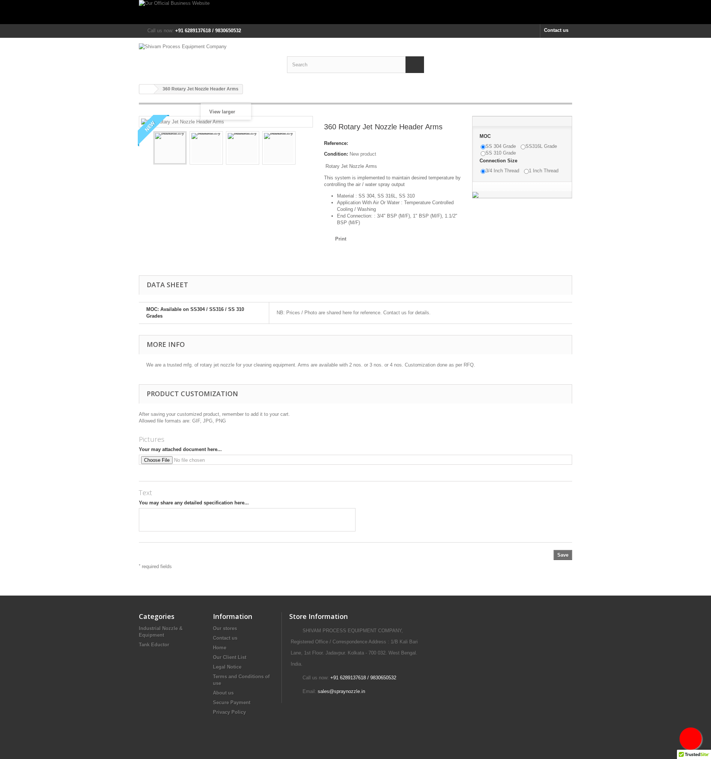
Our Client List (229, 657)
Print (340, 239)
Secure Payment (231, 702)
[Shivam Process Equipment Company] (207, 56)
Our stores (225, 628)
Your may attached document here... (180, 449)
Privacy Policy (229, 712)
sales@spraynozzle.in (341, 691)
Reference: (336, 143)
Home (219, 647)
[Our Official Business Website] (355, 12)
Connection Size (499, 160)
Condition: (336, 154)
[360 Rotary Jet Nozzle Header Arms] (170, 148)
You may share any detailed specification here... (194, 503)
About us (223, 693)
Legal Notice (227, 667)
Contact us (556, 30)
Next (302, 149)
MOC (486, 136)
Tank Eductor (154, 644)
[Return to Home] (147, 89)
